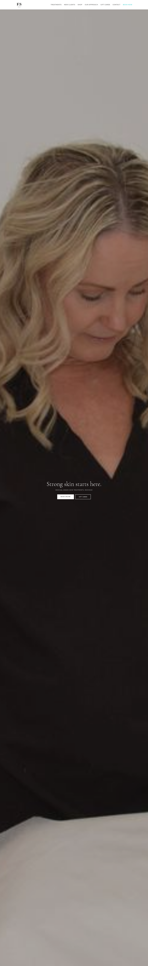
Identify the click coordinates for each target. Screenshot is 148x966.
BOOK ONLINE (65, 496)
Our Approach (91, 5)
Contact (116, 5)
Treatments (56, 5)
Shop (80, 5)
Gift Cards (105, 5)
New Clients (69, 5)
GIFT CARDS (83, 497)
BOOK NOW (127, 5)
